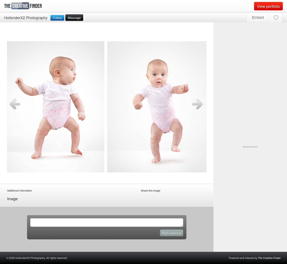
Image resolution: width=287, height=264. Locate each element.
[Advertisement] (250, 174)
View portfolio (268, 6)
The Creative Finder (269, 258)
